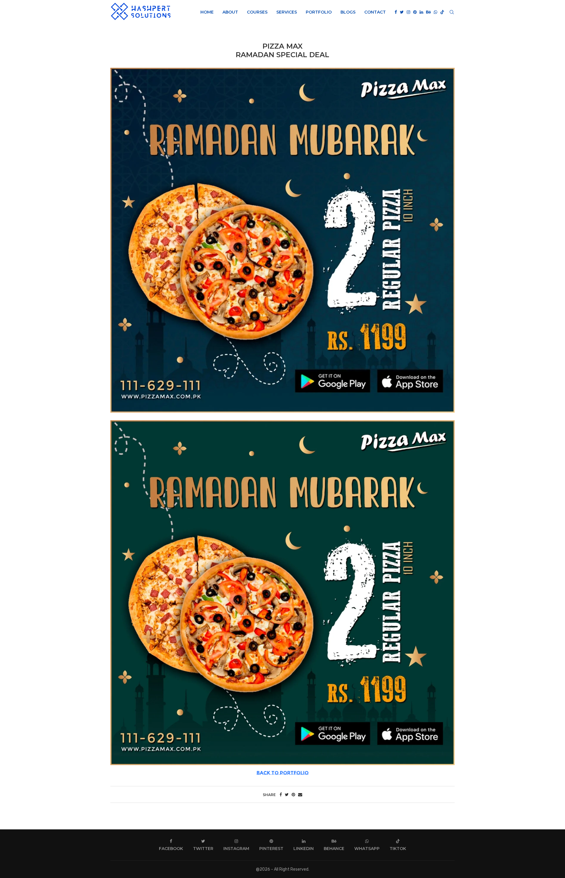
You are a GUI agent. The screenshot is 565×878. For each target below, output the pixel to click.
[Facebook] (396, 12)
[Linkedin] (421, 12)
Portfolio (319, 12)
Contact (375, 12)
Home (207, 12)
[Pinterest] (415, 12)
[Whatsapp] (435, 12)
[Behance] (428, 12)
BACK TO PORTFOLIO (283, 773)
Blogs (347, 12)
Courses (257, 12)
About (230, 12)
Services (286, 12)
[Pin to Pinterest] (293, 794)
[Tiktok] (442, 12)
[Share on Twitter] (287, 794)
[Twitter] (402, 12)
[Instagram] (408, 12)
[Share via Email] (300, 794)
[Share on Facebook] (281, 794)
